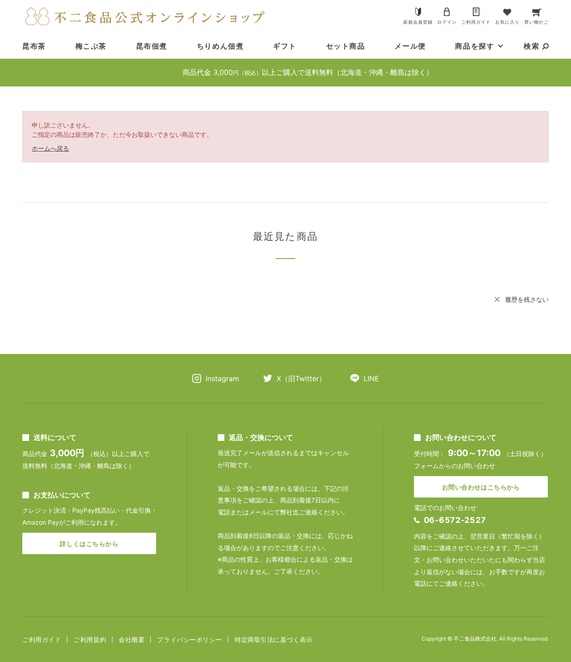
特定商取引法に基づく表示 (274, 639)
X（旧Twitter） (301, 378)
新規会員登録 (418, 22)
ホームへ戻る (50, 148)
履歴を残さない (527, 299)
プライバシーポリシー (189, 639)
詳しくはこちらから (89, 543)
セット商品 (345, 45)
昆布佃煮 (151, 45)
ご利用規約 (90, 639)
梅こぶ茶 (91, 45)
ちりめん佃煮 (220, 45)
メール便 (410, 45)
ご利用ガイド (476, 22)
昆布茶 (34, 45)
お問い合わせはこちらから (481, 487)
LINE (371, 378)
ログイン (447, 22)
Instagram (222, 378)
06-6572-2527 (455, 520)
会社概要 (132, 639)
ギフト (285, 45)
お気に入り (507, 22)
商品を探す (474, 45)
